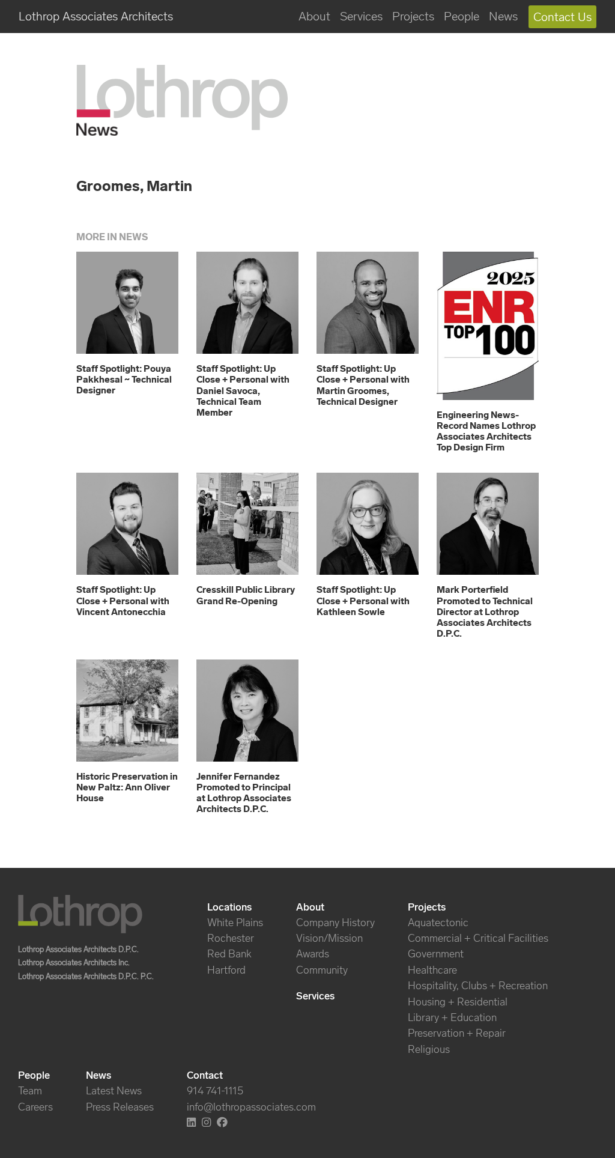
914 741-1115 (215, 1090)
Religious (429, 1049)
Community (322, 970)
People (461, 16)
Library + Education (452, 1017)
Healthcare (432, 970)
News (503, 16)
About (314, 16)
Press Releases (120, 1107)
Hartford (226, 970)
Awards (312, 953)
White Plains (235, 922)
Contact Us (562, 17)
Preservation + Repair (457, 1033)
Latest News (114, 1090)
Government (436, 953)
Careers (35, 1107)
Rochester (230, 938)
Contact (205, 1075)
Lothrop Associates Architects (96, 16)
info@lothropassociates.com (251, 1107)
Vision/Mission (329, 938)
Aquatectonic (438, 922)
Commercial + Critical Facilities (478, 938)
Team (30, 1090)
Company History (335, 922)
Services (361, 16)
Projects (413, 16)
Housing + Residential (457, 1001)
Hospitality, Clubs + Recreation (478, 985)
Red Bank (229, 953)
